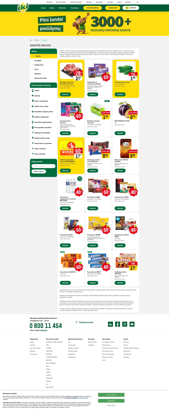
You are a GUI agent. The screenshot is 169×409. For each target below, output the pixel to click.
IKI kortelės (106, 339)
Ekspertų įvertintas (73, 348)
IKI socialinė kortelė (108, 354)
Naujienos (33, 351)
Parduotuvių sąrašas (86, 322)
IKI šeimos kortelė (107, 357)
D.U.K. (104, 360)
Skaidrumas (127, 351)
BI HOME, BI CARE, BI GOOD (54, 342)
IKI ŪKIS (48, 381)
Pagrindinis (34, 339)
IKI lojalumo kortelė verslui (110, 348)
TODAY (48, 369)
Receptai (91, 339)
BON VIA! (48, 360)
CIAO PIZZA (49, 378)
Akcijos (37, 40)
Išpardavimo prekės (40, 78)
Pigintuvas (37, 74)
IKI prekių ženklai (52, 339)
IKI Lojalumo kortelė (108, 342)
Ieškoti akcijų (39, 171)
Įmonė (126, 339)
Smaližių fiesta (38, 65)
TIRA (47, 345)
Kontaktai (126, 357)
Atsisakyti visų (111, 401)
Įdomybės (91, 345)
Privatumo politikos (71, 398)
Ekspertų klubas (72, 351)
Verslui (125, 345)
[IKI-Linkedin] (110, 324)
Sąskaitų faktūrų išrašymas (131, 348)
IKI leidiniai (121, 54)
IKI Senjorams (106, 345)
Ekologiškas (71, 354)
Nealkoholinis (72, 357)
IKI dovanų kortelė (107, 351)
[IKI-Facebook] (117, 324)
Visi (69, 342)
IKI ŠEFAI (48, 348)
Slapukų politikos (83, 398)
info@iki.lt (43, 330)
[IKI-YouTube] (131, 324)
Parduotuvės (33, 354)
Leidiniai (32, 345)
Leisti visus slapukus (111, 395)
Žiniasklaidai (127, 354)
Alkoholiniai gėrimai (75, 339)
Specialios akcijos (35, 348)
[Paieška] (137, 2)
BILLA (47, 366)
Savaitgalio (37, 60)
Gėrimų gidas (72, 345)
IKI (47, 384)
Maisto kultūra (92, 342)
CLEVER (48, 375)
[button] (61, 2)
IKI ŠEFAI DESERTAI (51, 357)
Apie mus (126, 342)
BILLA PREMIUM (50, 363)
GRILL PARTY (50, 387)
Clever (36, 69)
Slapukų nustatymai (111, 405)
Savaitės (38, 56)
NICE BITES (49, 351)
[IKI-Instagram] (124, 324)
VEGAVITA (49, 354)
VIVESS (48, 372)
